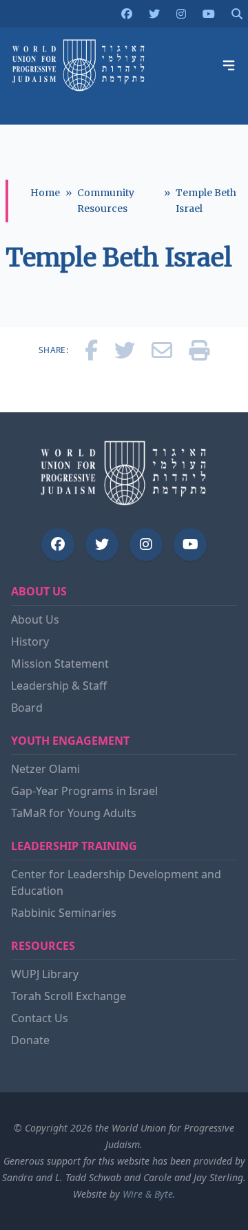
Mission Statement (60, 663)
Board (27, 707)
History (30, 641)
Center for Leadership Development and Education (116, 882)
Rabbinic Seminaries (63, 912)
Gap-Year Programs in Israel (84, 790)
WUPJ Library (45, 974)
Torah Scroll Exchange (68, 996)
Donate (30, 1040)
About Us (35, 619)
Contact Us (39, 1018)
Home (45, 193)
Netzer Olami (45, 768)
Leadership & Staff (59, 685)
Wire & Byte (148, 1193)
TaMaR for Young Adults (73, 812)
